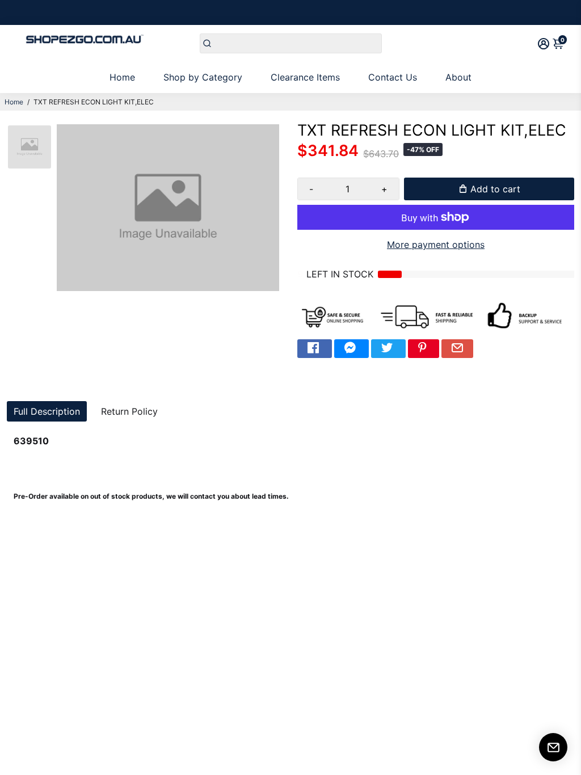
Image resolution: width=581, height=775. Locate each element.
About (458, 77)
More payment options (436, 244)
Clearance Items (305, 77)
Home (122, 77)
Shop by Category (202, 77)
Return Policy (129, 411)
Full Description (47, 411)
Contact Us (392, 77)
